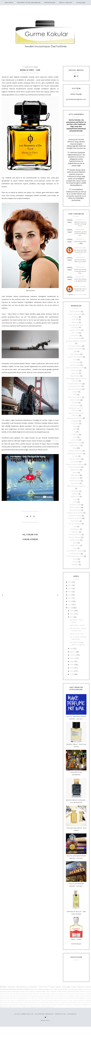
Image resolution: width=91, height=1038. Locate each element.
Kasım (72, 614)
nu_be (75, 499)
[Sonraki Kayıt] (2, 595)
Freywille (75, 403)
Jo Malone (75, 434)
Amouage (75, 317)
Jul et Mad (75, 440)
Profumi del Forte (75, 534)
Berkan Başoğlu (80, 248)
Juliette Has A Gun (75, 443)
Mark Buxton (75, 470)
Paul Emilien (75, 521)
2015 (70, 604)
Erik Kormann (75, 376)
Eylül (71, 648)
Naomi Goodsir (75, 481)
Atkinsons (75, 322)
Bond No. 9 (75, 335)
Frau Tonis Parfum (75, 397)
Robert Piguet (75, 540)
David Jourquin (75, 365)
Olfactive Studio (75, 505)
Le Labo (75, 456)
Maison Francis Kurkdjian (75, 464)
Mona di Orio (75, 478)
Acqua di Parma (75, 311)
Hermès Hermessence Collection (22, 986)
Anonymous (80, 220)
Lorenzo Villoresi (75, 459)
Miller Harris (75, 475)
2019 (70, 592)
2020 (70, 588)
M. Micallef (75, 462)
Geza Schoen (75, 405)
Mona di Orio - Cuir (76, 634)
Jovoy (75, 437)
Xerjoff (75, 559)
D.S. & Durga (75, 362)
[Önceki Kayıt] (58, 595)
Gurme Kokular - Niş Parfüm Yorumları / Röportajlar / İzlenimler (48, 1014)
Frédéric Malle (75, 400)
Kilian (74, 448)
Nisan (72, 665)
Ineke (75, 426)
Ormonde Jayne (75, 510)
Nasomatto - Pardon (77, 625)
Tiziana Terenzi (75, 554)
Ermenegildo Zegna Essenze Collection (79, 996)
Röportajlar (49, 2)
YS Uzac (75, 562)
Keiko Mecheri (75, 445)
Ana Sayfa (9, 2)
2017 (70, 598)
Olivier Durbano (75, 507)
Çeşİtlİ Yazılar (65, 2)
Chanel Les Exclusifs (75, 349)
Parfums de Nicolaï (75, 518)
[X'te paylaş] (27, 516)
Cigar (75, 351)
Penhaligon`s (75, 529)
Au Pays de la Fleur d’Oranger (37, 994)
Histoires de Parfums (75, 418)
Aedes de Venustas (75, 314)
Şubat (72, 671)
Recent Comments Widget (79, 294)
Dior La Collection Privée (75, 368)
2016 (70, 601)
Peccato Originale (75, 524)
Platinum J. (75, 532)
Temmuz (73, 655)
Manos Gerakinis (75, 467)
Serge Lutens (75, 545)
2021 (70, 585)
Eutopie (75, 392)
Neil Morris (75, 491)
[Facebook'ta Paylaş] (30, 516)
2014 (70, 608)
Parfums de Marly (75, 516)
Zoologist (75, 564)
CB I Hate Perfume (75, 346)
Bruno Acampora (75, 338)
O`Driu (75, 502)
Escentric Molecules (75, 384)
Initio (75, 429)
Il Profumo (75, 423)
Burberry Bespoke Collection (76, 341)
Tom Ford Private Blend (75, 556)
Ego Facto (75, 373)
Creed (75, 360)
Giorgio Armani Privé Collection (67, 998)
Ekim (72, 617)
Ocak (72, 674)
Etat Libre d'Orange (75, 389)
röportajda (55, 441)
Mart (72, 668)
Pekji (75, 526)
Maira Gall (45, 1020)
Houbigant (75, 421)
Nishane (75, 494)
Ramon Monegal (75, 537)
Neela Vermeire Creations (76, 486)
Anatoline (75, 320)
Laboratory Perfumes (75, 453)
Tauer (75, 548)
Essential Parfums (75, 386)
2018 (70, 595)
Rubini (75, 543)
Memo (75, 472)
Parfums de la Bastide (75, 513)
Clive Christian (75, 354)
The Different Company (75, 551)
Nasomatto (75, 483)
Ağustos (73, 652)
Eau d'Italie (75, 370)
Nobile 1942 (75, 496)
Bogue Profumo (75, 330)
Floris (75, 394)
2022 (70, 582)
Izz (75, 432)
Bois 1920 (75, 333)
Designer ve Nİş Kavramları (29, 2)
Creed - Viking (76, 939)
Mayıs (72, 661)
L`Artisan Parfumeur (75, 451)
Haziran (73, 658)
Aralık (72, 611)
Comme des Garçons (75, 357)
